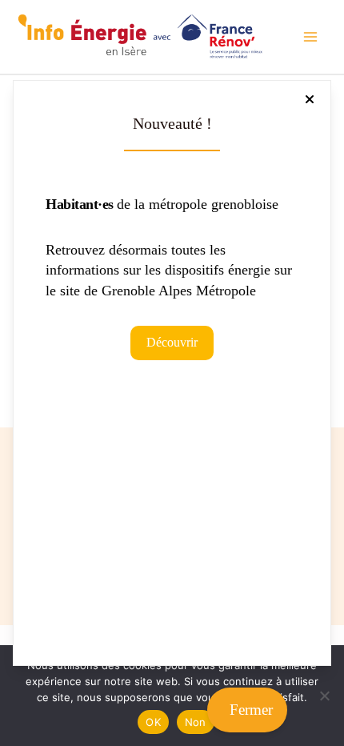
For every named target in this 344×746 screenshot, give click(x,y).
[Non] (324, 696)
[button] (172, 342)
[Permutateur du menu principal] (310, 36)
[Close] (309, 99)
